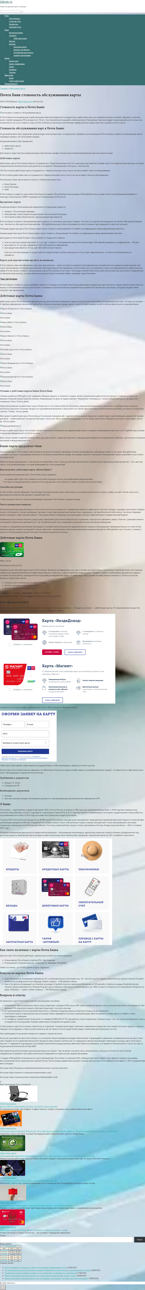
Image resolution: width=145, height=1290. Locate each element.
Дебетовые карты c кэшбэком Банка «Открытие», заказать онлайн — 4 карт (34, 1230)
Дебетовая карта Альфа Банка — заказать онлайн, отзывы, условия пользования (36, 1205)
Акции (11, 78)
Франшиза (12, 70)
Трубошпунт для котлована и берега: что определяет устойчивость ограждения (40, 1273)
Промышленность (11, 84)
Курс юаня (4, 1258)
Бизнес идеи (13, 61)
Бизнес (7, 58)
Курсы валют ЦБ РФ (10, 1246)
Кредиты (12, 44)
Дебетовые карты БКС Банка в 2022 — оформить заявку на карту (29, 1180)
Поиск (2, 1235)
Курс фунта (4, 1254)
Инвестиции (9, 75)
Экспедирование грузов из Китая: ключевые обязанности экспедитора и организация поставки (47, 1270)
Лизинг (11, 67)
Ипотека (12, 41)
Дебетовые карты (20, 38)
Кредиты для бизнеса (22, 50)
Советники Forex (15, 27)
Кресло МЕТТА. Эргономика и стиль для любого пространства (28, 1106)
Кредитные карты (20, 47)
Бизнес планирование (17, 64)
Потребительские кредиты (23, 53)
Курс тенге (4, 1256)
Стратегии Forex (15, 21)
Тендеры (12, 72)
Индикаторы (13, 24)
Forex (7, 16)
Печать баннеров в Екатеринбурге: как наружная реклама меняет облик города (40, 1275)
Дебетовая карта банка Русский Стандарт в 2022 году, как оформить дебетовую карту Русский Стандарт (47, 1156)
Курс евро (4, 1252)
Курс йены (4, 1260)
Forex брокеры (14, 19)
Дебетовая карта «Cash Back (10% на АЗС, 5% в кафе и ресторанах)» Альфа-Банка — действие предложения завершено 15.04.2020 (58, 1131)
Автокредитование (16, 33)
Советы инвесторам (16, 81)
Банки (7, 30)
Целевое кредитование (22, 55)
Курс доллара (4, 1250)
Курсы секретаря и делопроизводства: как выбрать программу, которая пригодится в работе (46, 1278)
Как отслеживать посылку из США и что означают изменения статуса (36, 1267)
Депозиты (12, 36)
